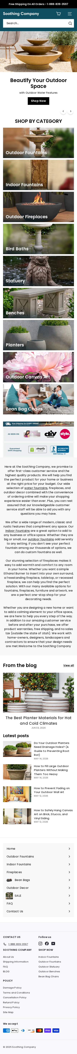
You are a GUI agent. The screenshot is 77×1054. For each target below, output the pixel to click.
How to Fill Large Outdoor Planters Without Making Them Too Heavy (51, 770)
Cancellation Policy (15, 997)
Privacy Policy (11, 1007)
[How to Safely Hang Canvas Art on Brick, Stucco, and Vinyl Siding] (17, 816)
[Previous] (63, 111)
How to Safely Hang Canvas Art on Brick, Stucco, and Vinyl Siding (53, 814)
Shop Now (38, 101)
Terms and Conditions (16, 992)
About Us (8, 957)
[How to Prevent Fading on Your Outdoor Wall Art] (17, 794)
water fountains (35, 488)
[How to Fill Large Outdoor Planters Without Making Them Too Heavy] (17, 772)
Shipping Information (15, 961)
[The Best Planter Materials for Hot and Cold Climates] (38, 692)
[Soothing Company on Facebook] (47, 943)
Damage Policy (12, 987)
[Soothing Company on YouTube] (53, 943)
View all (68, 665)
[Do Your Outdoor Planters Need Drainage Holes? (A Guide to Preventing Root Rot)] (17, 749)
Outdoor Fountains (49, 961)
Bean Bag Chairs (48, 976)
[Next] (70, 111)
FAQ (5, 966)
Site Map (8, 1012)
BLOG (6, 971)
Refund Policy (11, 1002)
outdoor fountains (41, 539)
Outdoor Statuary (49, 966)
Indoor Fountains (17, 531)
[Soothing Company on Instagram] (40, 943)
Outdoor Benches (49, 971)
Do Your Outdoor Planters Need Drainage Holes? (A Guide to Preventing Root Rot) (51, 749)
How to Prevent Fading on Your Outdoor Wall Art (52, 790)
